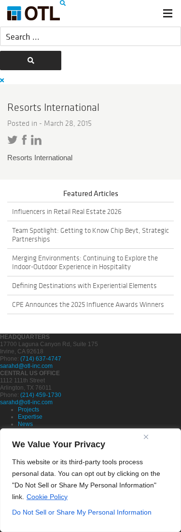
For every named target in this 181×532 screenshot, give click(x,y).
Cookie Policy (47, 497)
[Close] (146, 436)
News (25, 424)
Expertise (30, 416)
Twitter (12, 140)
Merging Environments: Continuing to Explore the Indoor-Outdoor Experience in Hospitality (85, 262)
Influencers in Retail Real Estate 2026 (67, 211)
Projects (28, 409)
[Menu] (167, 13)
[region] (90, 480)
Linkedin (36, 140)
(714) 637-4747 (40, 358)
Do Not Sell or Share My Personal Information (82, 512)
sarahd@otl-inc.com (26, 366)
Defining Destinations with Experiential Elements (84, 285)
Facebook (24, 140)
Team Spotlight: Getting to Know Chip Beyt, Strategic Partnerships (90, 234)
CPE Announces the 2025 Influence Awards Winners (88, 304)
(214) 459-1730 (40, 395)
